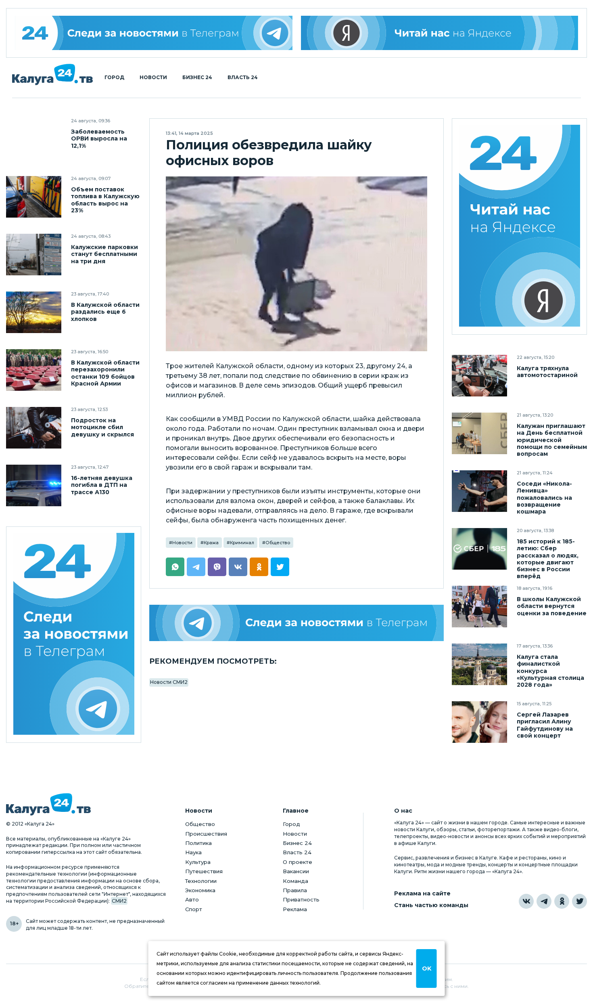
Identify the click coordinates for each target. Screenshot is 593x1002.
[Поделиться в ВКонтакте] (238, 567)
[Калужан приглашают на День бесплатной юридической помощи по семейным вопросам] (479, 433)
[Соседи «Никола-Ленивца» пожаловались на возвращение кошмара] (479, 491)
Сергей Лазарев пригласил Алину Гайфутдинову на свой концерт (545, 725)
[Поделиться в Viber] (217, 567)
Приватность (301, 899)
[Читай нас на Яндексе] (439, 33)
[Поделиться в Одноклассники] (259, 567)
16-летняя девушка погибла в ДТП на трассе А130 (101, 485)
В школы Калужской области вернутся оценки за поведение (552, 606)
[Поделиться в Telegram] (196, 567)
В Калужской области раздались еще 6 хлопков (105, 312)
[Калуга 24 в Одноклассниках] (561, 901)
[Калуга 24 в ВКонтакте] (526, 901)
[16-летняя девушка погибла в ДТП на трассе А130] (33, 485)
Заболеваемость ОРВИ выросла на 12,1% (99, 138)
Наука (193, 852)
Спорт (193, 909)
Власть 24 (243, 77)
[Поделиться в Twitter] (280, 567)
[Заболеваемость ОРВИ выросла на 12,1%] (33, 139)
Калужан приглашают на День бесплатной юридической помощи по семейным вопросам (552, 440)
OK (426, 968)
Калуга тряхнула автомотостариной (547, 372)
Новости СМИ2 (169, 682)
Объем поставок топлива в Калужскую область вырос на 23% (105, 200)
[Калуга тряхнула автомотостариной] (479, 375)
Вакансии (296, 871)
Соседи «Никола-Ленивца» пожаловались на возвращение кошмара (544, 497)
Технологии (201, 881)
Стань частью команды (431, 905)
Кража (211, 542)
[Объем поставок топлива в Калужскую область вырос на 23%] (33, 197)
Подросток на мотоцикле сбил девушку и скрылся (102, 427)
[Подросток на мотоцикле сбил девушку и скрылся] (33, 428)
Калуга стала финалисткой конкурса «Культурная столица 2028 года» (550, 671)
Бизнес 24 (197, 77)
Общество (277, 542)
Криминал (242, 542)
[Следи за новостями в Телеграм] (296, 623)
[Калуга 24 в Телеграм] (153, 33)
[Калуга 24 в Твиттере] (579, 901)
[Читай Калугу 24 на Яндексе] (519, 227)
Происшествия (206, 833)
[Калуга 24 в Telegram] (544, 901)
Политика (198, 843)
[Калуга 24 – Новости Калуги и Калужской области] (52, 74)
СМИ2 (119, 901)
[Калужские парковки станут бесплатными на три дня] (33, 254)
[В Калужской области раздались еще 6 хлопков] (33, 312)
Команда (295, 881)
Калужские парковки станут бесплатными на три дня (104, 254)
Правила (295, 890)
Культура (198, 862)
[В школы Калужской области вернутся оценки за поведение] (479, 606)
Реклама (295, 909)
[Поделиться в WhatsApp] (175, 567)
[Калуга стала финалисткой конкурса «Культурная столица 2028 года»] (479, 664)
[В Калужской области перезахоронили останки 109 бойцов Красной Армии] (33, 370)
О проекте (297, 862)
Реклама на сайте (422, 893)
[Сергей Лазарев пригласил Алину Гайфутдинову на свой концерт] (479, 722)
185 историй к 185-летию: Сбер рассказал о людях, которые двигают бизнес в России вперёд (547, 558)
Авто (192, 899)
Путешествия (204, 871)
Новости (153, 77)
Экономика (200, 890)
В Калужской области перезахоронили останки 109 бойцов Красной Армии (105, 373)
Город (114, 77)
